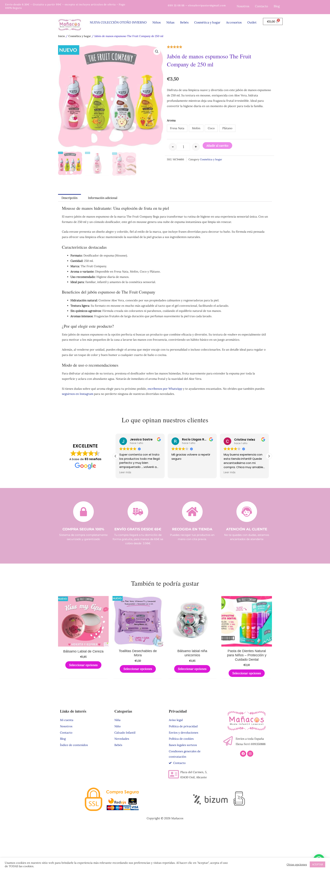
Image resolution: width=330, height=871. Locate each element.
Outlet (251, 22)
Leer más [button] (125, 472)
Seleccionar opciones (83, 665)
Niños (156, 22)
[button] (156, 51)
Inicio (61, 36)
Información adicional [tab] (102, 198)
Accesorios (234, 22)
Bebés (184, 22)
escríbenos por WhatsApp (165, 388)
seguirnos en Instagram (77, 394)
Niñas (170, 22)
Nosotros (243, 6)
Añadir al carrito (217, 145)
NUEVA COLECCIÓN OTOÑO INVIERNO (118, 22)
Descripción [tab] (69, 198)
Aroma (171, 120)
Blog (277, 6)
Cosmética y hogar (207, 22)
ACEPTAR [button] (317, 864)
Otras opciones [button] (297, 864)
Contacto (261, 6)
